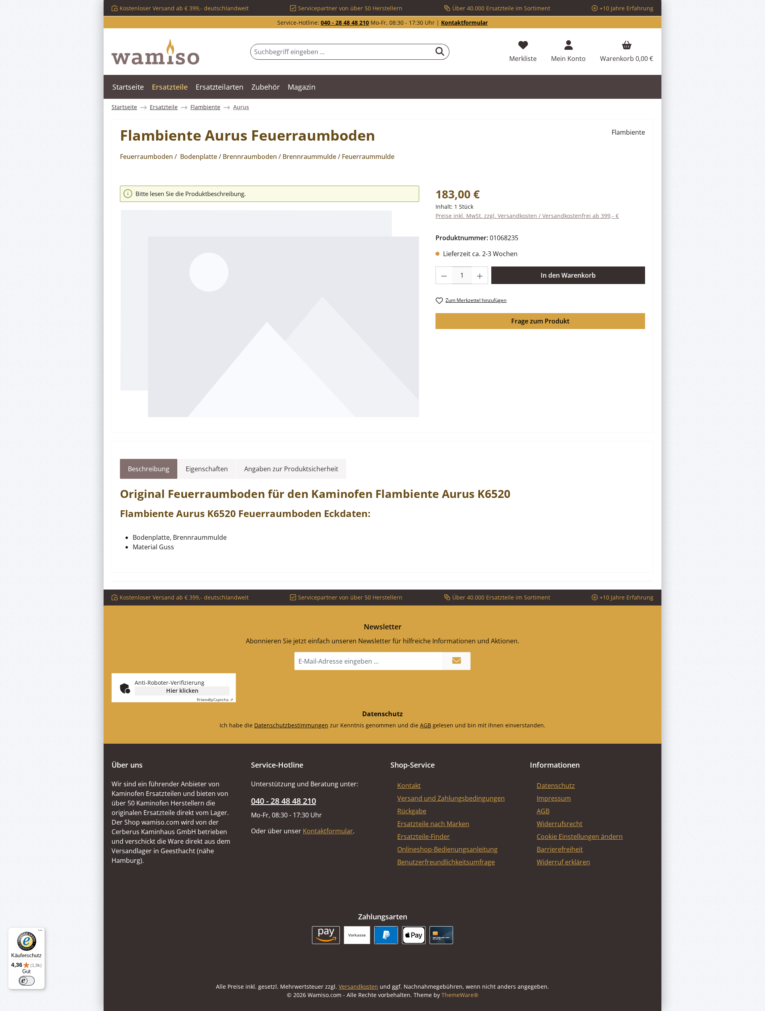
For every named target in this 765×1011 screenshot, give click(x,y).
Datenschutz (556, 785)
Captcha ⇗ (215, 699)
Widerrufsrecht (560, 823)
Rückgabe (411, 811)
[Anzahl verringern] (443, 275)
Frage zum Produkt (540, 321)
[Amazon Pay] (326, 935)
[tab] (148, 469)
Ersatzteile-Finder (423, 836)
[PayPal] (386, 935)
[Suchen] (440, 52)
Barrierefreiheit (560, 849)
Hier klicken (182, 690)
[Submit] (457, 661)
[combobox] (340, 52)
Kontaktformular (464, 22)
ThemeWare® (460, 995)
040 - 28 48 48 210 (345, 22)
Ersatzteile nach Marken (433, 823)
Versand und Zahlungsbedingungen (451, 798)
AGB (425, 725)
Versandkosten (358, 986)
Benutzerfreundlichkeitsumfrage (446, 862)
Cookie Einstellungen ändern (580, 836)
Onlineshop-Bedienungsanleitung (447, 849)
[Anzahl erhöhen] (480, 275)
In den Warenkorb (568, 275)
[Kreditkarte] (441, 935)
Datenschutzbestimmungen (291, 725)
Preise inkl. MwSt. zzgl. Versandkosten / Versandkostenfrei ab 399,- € (527, 215)
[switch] (27, 981)
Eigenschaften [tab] (207, 468)
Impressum (554, 798)
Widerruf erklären (563, 862)
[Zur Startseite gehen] (155, 52)
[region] (270, 302)
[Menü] (40, 932)
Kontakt (409, 785)
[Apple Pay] (414, 935)
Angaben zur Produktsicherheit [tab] (291, 468)
